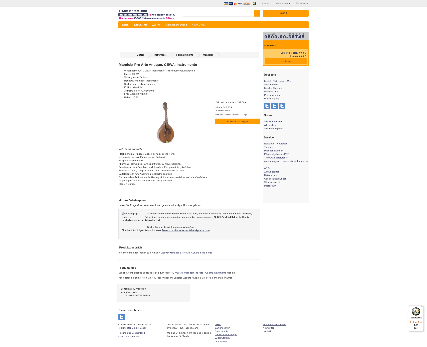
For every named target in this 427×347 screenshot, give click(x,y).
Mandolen (208, 54)
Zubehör (156, 24)
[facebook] (121, 317)
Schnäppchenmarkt (176, 24)
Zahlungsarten (272, 171)
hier (207, 277)
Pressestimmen (272, 95)
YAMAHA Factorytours (276, 157)
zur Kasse (286, 61)
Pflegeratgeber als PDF (276, 154)
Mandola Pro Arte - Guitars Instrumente (199, 272)
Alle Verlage (270, 125)
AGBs (267, 168)
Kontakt (267, 331)
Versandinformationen (274, 324)
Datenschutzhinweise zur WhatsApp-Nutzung (186, 230)
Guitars (140, 54)
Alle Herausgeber (273, 128)
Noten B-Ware (199, 24)
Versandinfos (271, 84)
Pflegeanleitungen (273, 150)
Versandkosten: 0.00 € (293, 52)
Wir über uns (271, 91)
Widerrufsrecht (272, 182)
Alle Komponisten (273, 121)
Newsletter (268, 327)
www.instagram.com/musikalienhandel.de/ (286, 161)
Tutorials (268, 147)
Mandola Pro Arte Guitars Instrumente (186, 252)
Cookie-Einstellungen (275, 178)
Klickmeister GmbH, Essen (132, 327)
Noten (125, 24)
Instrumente (140, 24)
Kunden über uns (273, 88)
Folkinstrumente (184, 54)
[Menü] (422, 307)
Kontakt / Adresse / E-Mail (277, 81)
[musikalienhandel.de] (149, 13)
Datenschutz (270, 175)
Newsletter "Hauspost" (276, 143)
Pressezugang (271, 98)
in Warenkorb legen (237, 121)
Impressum (270, 185)
